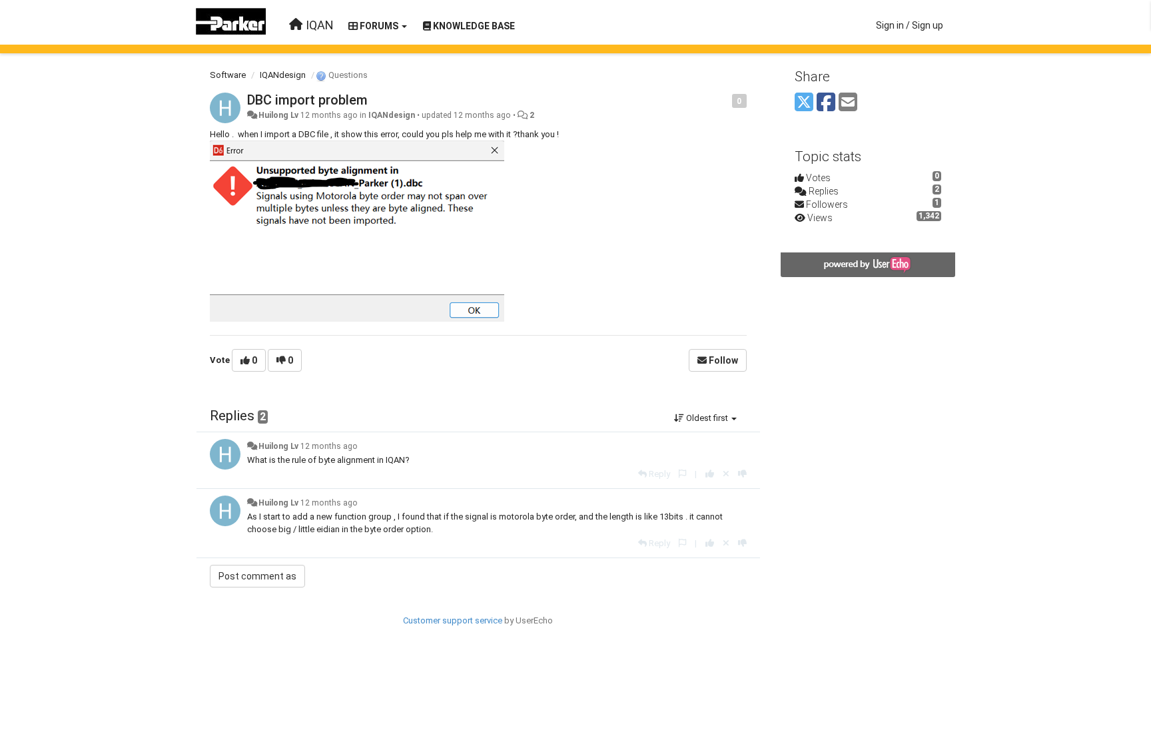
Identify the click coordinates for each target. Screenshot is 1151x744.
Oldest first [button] (707, 418)
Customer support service (452, 620)
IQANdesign (283, 75)
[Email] (848, 103)
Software (228, 75)
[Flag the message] (725, 100)
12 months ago (329, 446)
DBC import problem (307, 100)
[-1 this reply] (742, 474)
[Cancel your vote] (726, 474)
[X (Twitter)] (804, 103)
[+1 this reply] (709, 474)
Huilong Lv (278, 115)
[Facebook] (826, 103)
